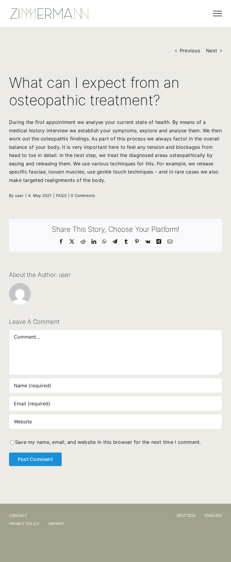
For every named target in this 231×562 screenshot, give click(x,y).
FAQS (61, 195)
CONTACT (18, 515)
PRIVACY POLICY (24, 523)
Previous (190, 51)
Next (211, 51)
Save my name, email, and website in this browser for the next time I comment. (108, 442)
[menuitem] (191, 515)
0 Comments (83, 195)
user (19, 195)
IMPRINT (56, 523)
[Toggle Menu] (217, 13)
